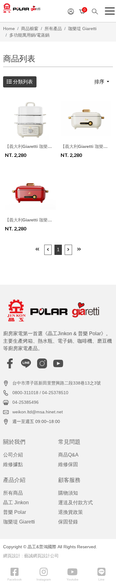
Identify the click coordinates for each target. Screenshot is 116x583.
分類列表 (22, 81)
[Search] (97, 11)
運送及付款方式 (75, 502)
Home (9, 28)
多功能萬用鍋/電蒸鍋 (29, 35)
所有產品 (53, 28)
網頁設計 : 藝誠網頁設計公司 (31, 555)
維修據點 (13, 464)
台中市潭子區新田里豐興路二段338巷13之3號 (56, 383)
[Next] (68, 250)
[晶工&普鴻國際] (21, 10)
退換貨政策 (70, 512)
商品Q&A (68, 454)
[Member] (71, 11)
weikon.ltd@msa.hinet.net (37, 411)
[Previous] (48, 250)
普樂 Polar (14, 512)
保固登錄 (68, 521)
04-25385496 (25, 402)
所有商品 (13, 493)
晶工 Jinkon (16, 502)
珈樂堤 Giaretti (82, 28)
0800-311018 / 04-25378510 (40, 392)
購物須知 (68, 493)
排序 (99, 81)
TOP (106, 499)
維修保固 (68, 464)
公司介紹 (13, 454)
